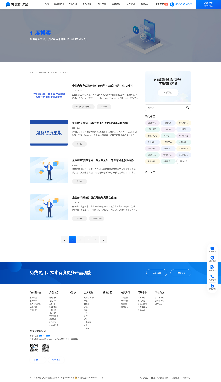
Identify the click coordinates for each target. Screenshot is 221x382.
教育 (85, 325)
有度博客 (54, 72)
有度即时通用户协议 (160, 378)
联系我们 (157, 273)
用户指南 (141, 301)
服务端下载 (159, 301)
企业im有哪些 (96, 219)
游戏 (85, 319)
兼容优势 (33, 298)
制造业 (86, 304)
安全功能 (53, 307)
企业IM (104, 107)
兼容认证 (33, 301)
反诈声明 (124, 301)
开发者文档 (142, 307)
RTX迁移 (87, 4)
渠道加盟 (116, 4)
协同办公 (53, 301)
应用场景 (33, 307)
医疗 (85, 316)
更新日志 (158, 304)
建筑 (85, 307)
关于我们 (131, 4)
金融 (85, 301)
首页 (47, 4)
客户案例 (102, 4)
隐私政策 (187, 378)
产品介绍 (73, 4)
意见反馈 (141, 310)
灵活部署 (53, 313)
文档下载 (141, 298)
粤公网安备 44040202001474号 (90, 378)
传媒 (85, 313)
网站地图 (144, 378)
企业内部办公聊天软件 (83, 107)
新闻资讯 (124, 307)
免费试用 (168, 92)
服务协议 (176, 378)
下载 (36, 360)
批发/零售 (88, 322)
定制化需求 (53, 316)
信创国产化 (59, 4)
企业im (79, 219)
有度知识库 (53, 325)
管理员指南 (142, 304)
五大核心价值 (35, 304)
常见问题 (33, 310)
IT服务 (86, 328)
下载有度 (160, 4)
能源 (85, 310)
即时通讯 (53, 298)
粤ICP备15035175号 (66, 378)
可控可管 (53, 310)
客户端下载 (159, 298)
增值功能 (53, 319)
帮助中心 (145, 4)
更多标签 (183, 161)
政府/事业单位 (89, 298)
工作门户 (53, 304)
